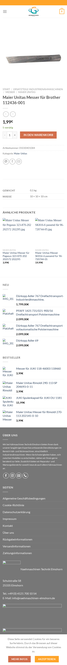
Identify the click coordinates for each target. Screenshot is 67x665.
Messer (10, 92)
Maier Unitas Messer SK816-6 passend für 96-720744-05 (49, 255)
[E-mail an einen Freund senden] (19, 161)
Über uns (8, 532)
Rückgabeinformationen (17, 539)
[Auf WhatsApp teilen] (6, 161)
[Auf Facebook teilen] (12, 161)
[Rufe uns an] (25, 476)
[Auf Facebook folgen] (6, 476)
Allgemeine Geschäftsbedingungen (24, 498)
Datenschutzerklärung (16, 512)
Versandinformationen (17, 546)
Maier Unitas (26, 92)
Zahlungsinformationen (17, 553)
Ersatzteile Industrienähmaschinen (38, 89)
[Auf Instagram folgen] (12, 476)
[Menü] (5, 11)
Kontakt (8, 525)
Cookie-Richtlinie (13, 505)
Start (6, 89)
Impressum (9, 518)
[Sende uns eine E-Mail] (19, 476)
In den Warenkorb (38, 134)
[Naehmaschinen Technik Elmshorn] (33, 11)
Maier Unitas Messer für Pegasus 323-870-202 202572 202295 (16, 255)
